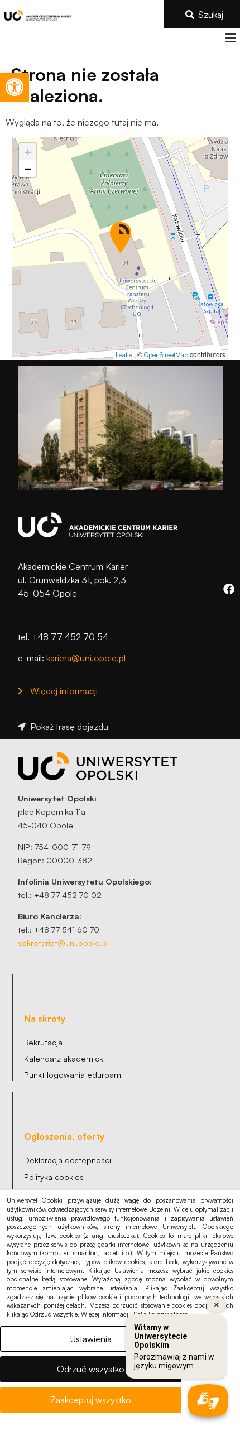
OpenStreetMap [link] (166, 354)
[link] (14, 87)
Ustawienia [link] (91, 1338)
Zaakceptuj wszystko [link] (90, 1399)
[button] (230, 38)
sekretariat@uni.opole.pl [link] (63, 943)
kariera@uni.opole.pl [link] (86, 658)
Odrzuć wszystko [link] (90, 1369)
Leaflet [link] (125, 354)
